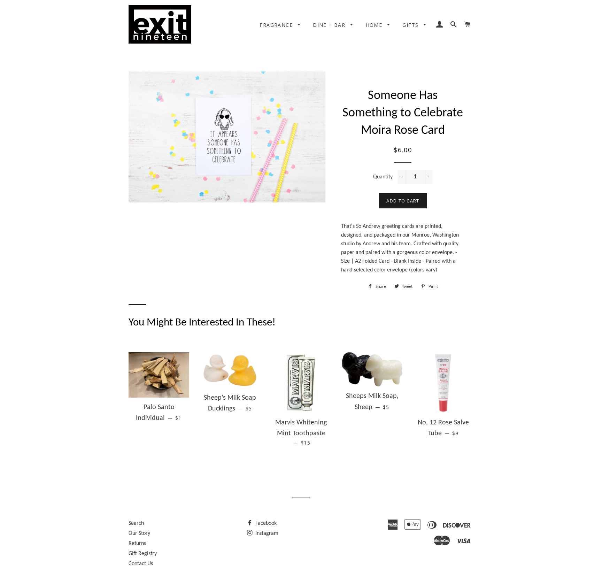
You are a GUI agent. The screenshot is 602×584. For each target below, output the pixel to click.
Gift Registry (143, 553)
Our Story (139, 533)
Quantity (383, 177)
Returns (137, 543)
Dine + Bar (330, 25)
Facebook (265, 523)
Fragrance (277, 25)
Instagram (266, 533)
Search (136, 523)
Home (375, 25)
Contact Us (141, 564)
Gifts (411, 25)
